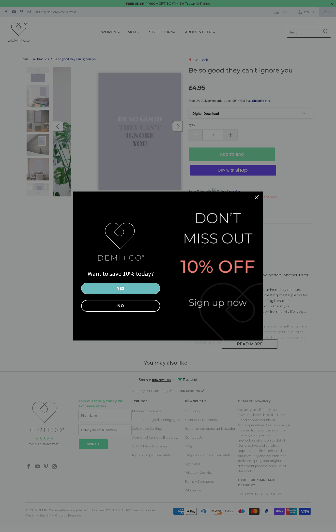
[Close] (257, 197)
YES (120, 288)
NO (120, 306)
